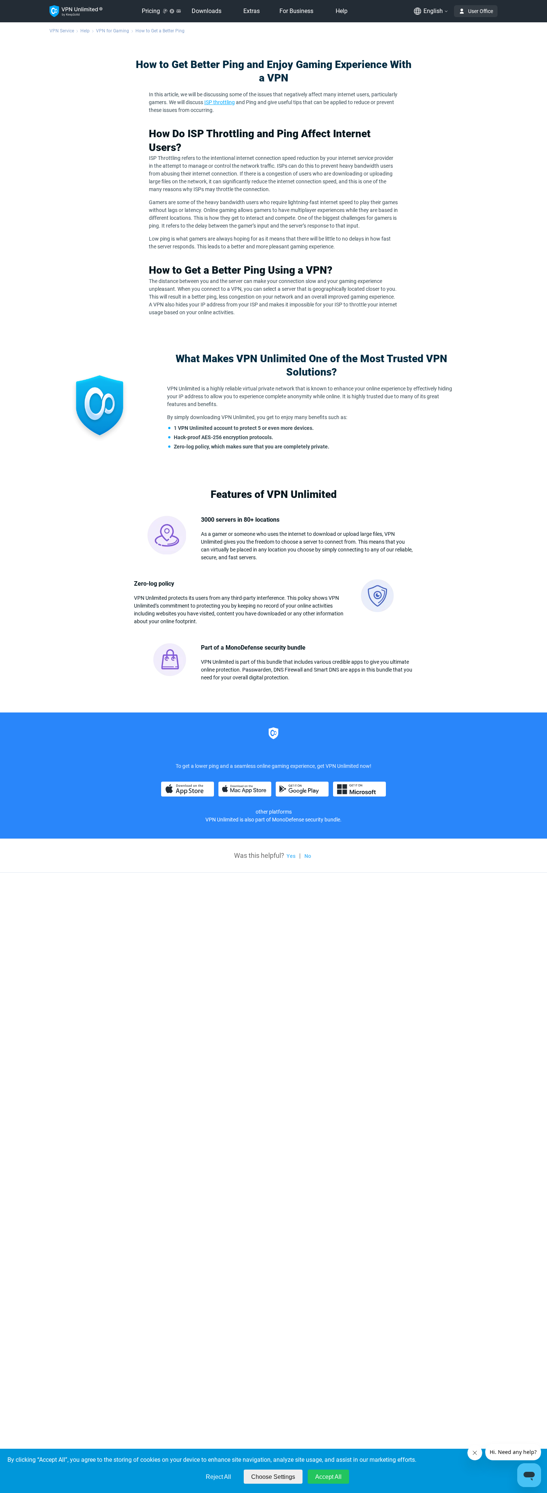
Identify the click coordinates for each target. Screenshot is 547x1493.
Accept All (328, 1477)
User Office (480, 11)
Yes (291, 856)
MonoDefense (288, 820)
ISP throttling (219, 102)
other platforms (274, 812)
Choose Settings (273, 1477)
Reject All (218, 1477)
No (307, 856)
